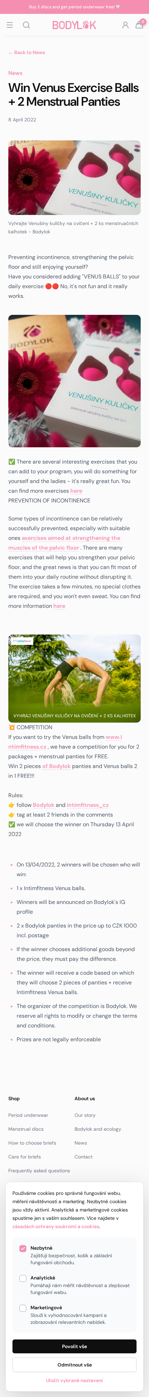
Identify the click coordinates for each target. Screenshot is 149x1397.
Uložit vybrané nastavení (74, 1380)
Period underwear (28, 1115)
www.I (114, 737)
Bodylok (43, 805)
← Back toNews (26, 52)
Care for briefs (24, 1157)
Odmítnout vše (75, 1365)
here (76, 490)
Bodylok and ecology (97, 1129)
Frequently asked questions (39, 1170)
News (80, 1143)
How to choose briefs (32, 1143)
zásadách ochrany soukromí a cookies (55, 1226)
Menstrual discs (26, 1129)
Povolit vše (74, 1346)
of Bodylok (56, 766)
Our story (85, 1115)
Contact (83, 1157)
